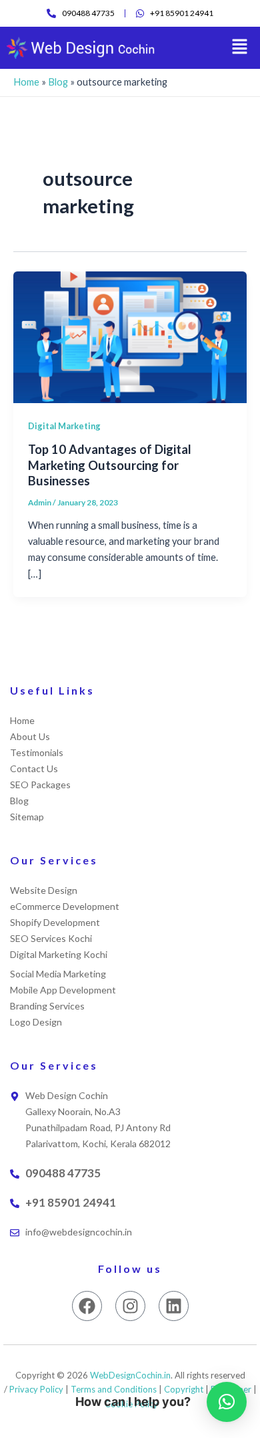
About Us (30, 736)
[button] (240, 47)
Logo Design (36, 1022)
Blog (58, 82)
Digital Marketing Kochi (58, 954)
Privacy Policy (36, 1389)
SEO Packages (40, 784)
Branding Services (47, 1005)
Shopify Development (55, 922)
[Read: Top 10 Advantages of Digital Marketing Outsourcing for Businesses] (130, 336)
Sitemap (27, 816)
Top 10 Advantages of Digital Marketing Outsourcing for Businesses (109, 465)
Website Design (43, 890)
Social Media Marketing (58, 973)
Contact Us (34, 768)
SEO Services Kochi (51, 938)
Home (26, 82)
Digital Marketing (64, 426)
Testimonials (36, 752)
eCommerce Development (64, 906)
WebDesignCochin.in (130, 1375)
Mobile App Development (63, 989)
